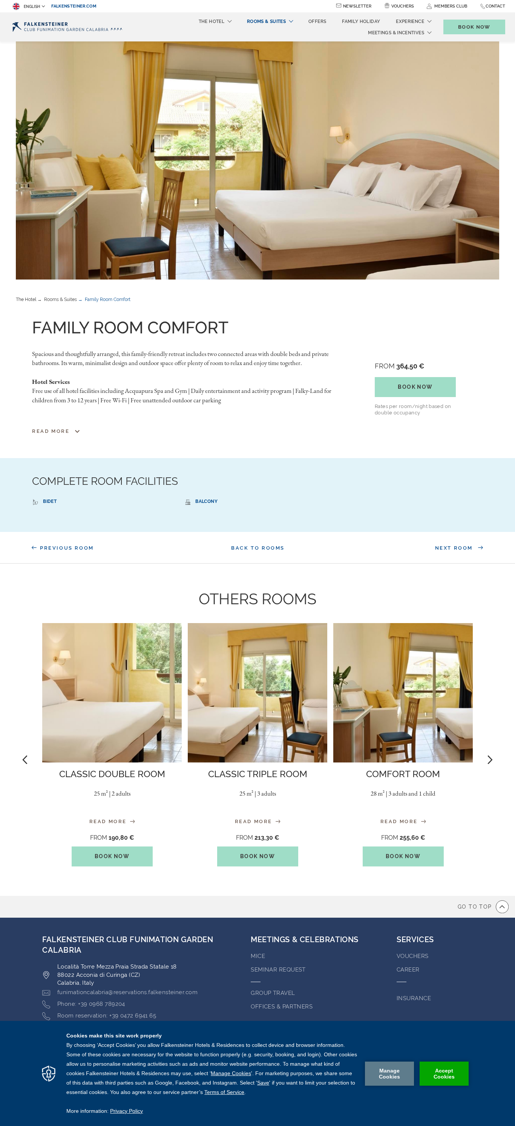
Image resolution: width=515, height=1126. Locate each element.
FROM (399, 366)
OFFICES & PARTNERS (282, 1006)
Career (408, 969)
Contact (495, 6)
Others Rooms (257, 599)
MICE (258, 956)
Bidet (50, 501)
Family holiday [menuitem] (361, 21)
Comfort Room (403, 773)
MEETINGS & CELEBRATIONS (305, 939)
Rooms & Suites (60, 299)
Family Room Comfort (107, 299)
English (32, 7)
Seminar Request (278, 969)
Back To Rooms (258, 548)
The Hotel (26, 299)
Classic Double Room (112, 773)
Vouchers (402, 6)
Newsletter (357, 6)
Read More (109, 821)
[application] (257, 1073)
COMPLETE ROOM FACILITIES (105, 481)
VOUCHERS (413, 956)
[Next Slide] (490, 759)
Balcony (206, 501)
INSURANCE (414, 998)
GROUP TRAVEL (273, 993)
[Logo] (69, 27)
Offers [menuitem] (317, 21)
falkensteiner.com (74, 6)
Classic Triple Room (257, 773)
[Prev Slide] (25, 759)
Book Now (415, 387)
